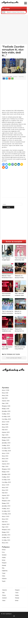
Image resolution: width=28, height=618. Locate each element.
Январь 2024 (5, 472)
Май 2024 (4, 461)
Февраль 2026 (6, 406)
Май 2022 (4, 521)
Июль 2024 (5, 456)
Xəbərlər (4, 578)
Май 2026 (4, 398)
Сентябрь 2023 (6, 482)
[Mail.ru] (12, 164)
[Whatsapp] (9, 164)
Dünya (4, 549)
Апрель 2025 (5, 432)
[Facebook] (3, 164)
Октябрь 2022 (6, 511)
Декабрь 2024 (6, 443)
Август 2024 (5, 453)
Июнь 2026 (5, 395)
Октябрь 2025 (6, 416)
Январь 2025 (5, 440)
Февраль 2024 (6, 469)
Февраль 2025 (6, 437)
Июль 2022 (5, 519)
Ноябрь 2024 (6, 445)
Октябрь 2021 (6, 540)
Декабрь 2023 (6, 474)
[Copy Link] (21, 164)
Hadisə (4, 557)
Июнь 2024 (5, 458)
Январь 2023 (5, 503)
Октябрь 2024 (6, 448)
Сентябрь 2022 (6, 514)
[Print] (3, 167)
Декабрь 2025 (6, 411)
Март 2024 (5, 466)
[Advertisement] (14, 30)
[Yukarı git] (25, 615)
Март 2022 (5, 527)
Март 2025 (5, 435)
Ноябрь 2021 (6, 537)
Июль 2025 (5, 424)
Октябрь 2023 (6, 479)
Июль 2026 (5, 393)
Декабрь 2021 (6, 535)
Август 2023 (5, 485)
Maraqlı (4, 565)
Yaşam (4, 581)
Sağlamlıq (4, 570)
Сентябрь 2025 (6, 419)
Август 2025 (5, 422)
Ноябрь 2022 (6, 508)
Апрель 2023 (5, 495)
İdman (3, 560)
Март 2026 (5, 403)
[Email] (15, 164)
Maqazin (4, 563)
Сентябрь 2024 (6, 450)
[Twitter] (6, 164)
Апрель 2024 (5, 464)
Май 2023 (4, 493)
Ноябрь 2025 (6, 414)
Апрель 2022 (5, 524)
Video (3, 576)
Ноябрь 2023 (6, 477)
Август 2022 (5, 516)
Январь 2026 (5, 408)
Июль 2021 (5, 543)
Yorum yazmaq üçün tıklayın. (14, 358)
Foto (3, 552)
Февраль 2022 (6, 529)
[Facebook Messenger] (6, 167)
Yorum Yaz (21, 76)
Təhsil (3, 573)
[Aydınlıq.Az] (10, 4)
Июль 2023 (5, 487)
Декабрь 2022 (6, 506)
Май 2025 (4, 429)
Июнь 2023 (5, 490)
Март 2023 (5, 498)
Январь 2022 (5, 532)
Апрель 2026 (5, 401)
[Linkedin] (18, 164)
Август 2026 (5, 390)
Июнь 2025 (5, 427)
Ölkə (3, 568)
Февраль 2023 (6, 500)
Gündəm (4, 555)
